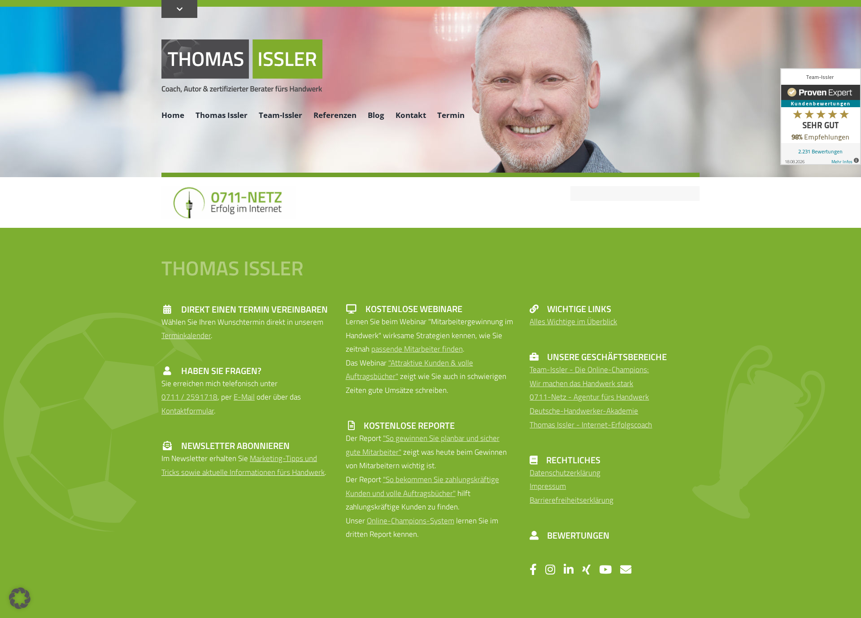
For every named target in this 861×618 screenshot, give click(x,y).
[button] (19, 598)
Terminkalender (186, 335)
